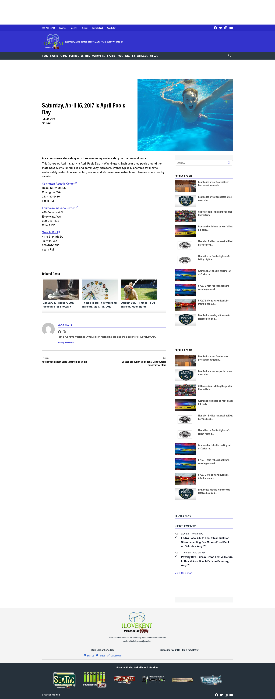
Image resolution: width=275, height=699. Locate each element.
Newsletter (111, 27)
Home (45, 55)
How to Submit (97, 27)
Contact (85, 27)
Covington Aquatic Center (58, 183)
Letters (85, 55)
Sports (111, 55)
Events (54, 55)
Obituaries (98, 55)
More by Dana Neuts (66, 342)
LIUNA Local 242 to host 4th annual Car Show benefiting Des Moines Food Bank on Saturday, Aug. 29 (205, 542)
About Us (74, 27)
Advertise (62, 27)
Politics (74, 55)
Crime (63, 55)
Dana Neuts (50, 119)
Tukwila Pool (50, 232)
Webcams (142, 55)
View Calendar (183, 573)
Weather (130, 55)
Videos (154, 55)
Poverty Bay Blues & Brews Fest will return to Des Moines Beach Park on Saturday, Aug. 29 (207, 561)
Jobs (120, 55)
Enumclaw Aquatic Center (58, 208)
